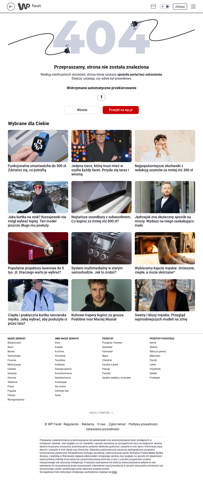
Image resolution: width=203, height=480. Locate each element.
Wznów (82, 110)
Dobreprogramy (63, 369)
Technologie (14, 355)
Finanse (12, 360)
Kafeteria (60, 364)
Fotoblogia (61, 382)
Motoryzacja (14, 364)
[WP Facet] (38, 6)
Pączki (153, 360)
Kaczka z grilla (110, 364)
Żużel (58, 395)
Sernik (153, 342)
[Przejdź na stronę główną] (11, 9)
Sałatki (153, 373)
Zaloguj (180, 6)
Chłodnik (107, 360)
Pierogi (106, 369)
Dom (57, 342)
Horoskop (60, 355)
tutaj (114, 472)
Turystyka (60, 360)
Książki (59, 347)
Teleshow (12, 382)
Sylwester (107, 347)
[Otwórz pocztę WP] (153, 6)
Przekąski (155, 377)
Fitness (11, 395)
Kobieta (12, 369)
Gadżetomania (63, 377)
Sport (10, 347)
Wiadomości (14, 342)
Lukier (153, 364)
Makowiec (155, 355)
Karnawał (107, 351)
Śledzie (153, 347)
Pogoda (12, 390)
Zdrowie (12, 377)
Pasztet (106, 373)
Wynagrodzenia (16, 399)
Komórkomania (63, 373)
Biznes (11, 351)
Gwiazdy (12, 373)
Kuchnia (59, 351)
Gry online (60, 386)
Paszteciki (155, 369)
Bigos (105, 355)
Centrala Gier (62, 390)
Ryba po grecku (158, 351)
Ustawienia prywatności (101, 429)
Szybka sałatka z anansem (116, 377)
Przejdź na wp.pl (120, 110)
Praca (11, 386)
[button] (165, 6)
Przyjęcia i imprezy (112, 342)
